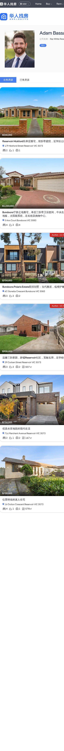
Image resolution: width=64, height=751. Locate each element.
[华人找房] (8, 4)
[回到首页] (19, 16)
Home (38, 3)
